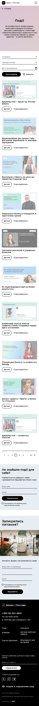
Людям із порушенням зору (20, 686)
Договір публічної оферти (28, 633)
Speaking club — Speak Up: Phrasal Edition (18, 103)
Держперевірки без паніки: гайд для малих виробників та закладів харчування (19, 140)
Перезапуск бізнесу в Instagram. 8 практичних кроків (19, 215)
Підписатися (12, 498)
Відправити (12, 592)
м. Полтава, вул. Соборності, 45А (16, 620)
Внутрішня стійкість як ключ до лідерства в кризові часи (18, 178)
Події (4, 628)
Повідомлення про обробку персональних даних (17, 696)
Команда (6, 632)
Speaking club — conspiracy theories (15, 436)
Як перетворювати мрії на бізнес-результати (19, 288)
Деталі (7, 109)
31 (34, 455)
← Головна (6, 8)
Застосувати (11, 74)
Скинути (29, 74)
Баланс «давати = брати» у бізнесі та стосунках (19, 400)
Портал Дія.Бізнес (10, 640)
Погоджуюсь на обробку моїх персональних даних (15, 504)
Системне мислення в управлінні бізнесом (18, 251)
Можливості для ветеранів (27, 641)
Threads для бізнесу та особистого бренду (19, 363)
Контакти (24, 628)
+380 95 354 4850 (12, 613)
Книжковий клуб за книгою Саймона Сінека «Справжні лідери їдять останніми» (19, 326)
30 (31, 455)
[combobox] (19, 57)
